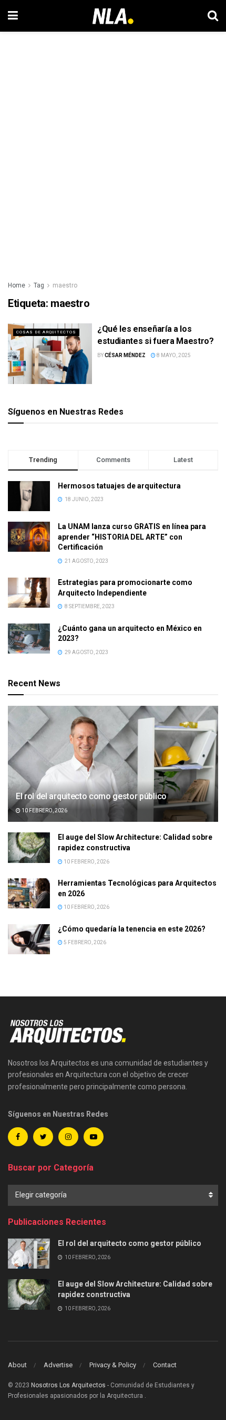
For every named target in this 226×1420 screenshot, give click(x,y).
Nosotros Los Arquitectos (68, 1385)
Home (16, 285)
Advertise (58, 1365)
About (17, 1365)
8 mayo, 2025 (173, 355)
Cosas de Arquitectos (46, 332)
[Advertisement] (113, 150)
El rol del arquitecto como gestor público (91, 796)
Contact (165, 1365)
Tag (39, 285)
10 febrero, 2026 (43, 810)
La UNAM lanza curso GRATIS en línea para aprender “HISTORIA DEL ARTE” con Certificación (132, 536)
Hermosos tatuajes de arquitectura (119, 486)
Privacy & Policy (112, 1365)
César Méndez (125, 355)
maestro (65, 285)
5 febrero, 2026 (84, 942)
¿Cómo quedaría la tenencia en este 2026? (132, 929)
